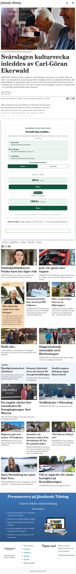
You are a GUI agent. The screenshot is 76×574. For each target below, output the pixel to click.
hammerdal (14, 242)
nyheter (31, 242)
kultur (4, 242)
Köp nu (38, 187)
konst (39, 242)
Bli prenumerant (38, 509)
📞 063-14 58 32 (38, 222)
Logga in (22, 166)
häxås (23, 242)
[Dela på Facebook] (67, 98)
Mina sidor (53, 166)
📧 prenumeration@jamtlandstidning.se (56, 222)
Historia (26, 556)
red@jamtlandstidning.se (66, 556)
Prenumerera (28, 545)
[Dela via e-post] (73, 98)
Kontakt (26, 559)
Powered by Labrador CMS (38, 571)
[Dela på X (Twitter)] (70, 98)
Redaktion (27, 552)
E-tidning (27, 549)
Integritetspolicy (29, 563)
